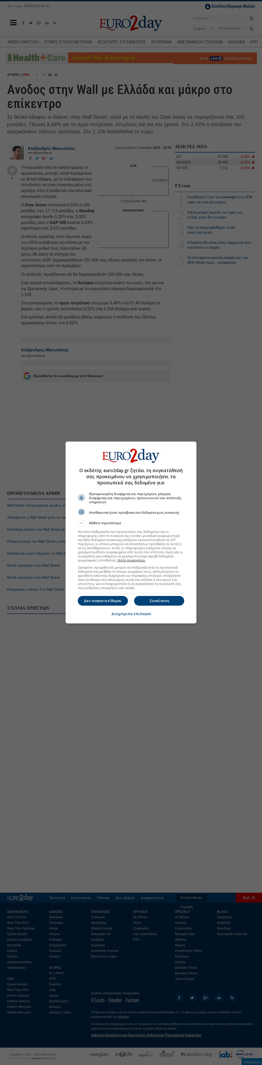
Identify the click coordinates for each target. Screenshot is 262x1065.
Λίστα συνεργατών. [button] (131, 560)
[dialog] (131, 532)
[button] (131, 523)
